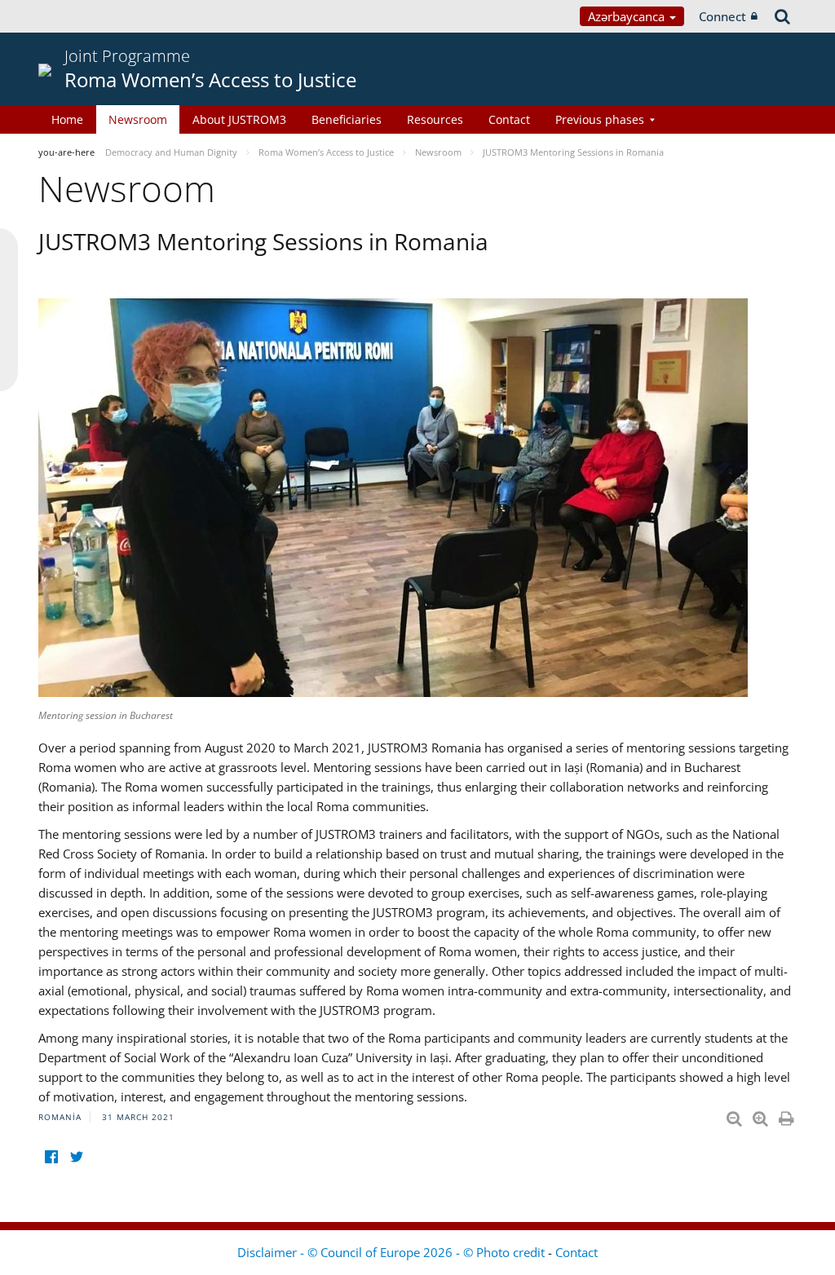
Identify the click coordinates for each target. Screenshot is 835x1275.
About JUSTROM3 (239, 119)
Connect (722, 16)
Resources (435, 119)
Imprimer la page (788, 1115)
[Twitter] (76, 1156)
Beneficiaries (346, 119)
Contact (509, 119)
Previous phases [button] (599, 119)
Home (67, 119)
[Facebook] (51, 1156)
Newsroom (137, 119)
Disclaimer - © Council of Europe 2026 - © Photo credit (392, 1252)
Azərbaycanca (628, 16)
